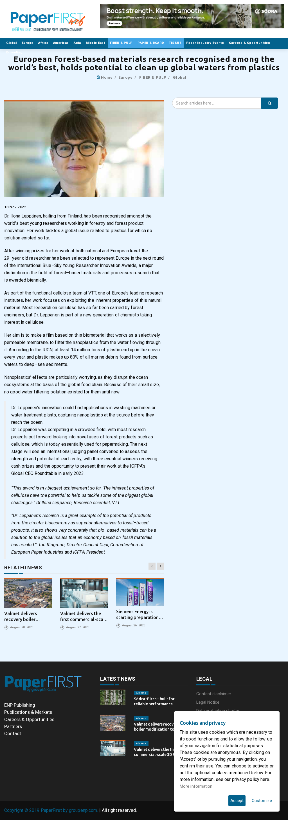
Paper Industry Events (205, 43)
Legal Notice (207, 702)
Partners (13, 726)
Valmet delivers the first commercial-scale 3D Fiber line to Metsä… (158, 754)
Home (107, 77)
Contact (12, 733)
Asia (78, 43)
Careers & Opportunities (250, 43)
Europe (28, 43)
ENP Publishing (19, 705)
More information (196, 786)
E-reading (14, 52)
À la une (141, 693)
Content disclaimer (213, 693)
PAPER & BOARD (151, 43)
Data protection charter (217, 710)
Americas (61, 43)
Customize (262, 800)
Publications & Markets (28, 712)
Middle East (96, 43)
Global (12, 43)
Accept (237, 800)
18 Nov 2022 (15, 207)
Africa (43, 43)
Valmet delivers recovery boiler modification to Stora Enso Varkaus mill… (159, 729)
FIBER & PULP (122, 43)
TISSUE (175, 43)
